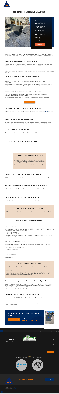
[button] (2, 392)
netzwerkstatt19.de (15, 388)
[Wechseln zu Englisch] (55, 4)
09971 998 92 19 (49, 303)
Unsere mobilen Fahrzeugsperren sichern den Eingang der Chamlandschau (44, 331)
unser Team (25, 300)
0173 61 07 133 (10, 341)
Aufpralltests (47, 111)
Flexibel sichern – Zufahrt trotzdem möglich (24, 331)
